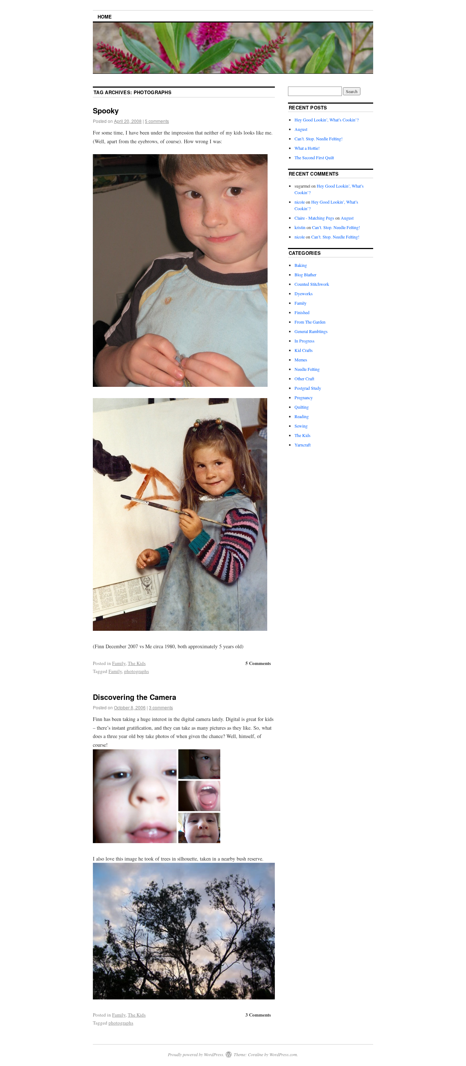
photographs (136, 671)
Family (119, 663)
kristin (300, 227)
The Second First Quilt (314, 157)
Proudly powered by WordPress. (196, 1054)
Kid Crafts (304, 350)
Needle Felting (307, 369)
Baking (301, 265)
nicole (300, 202)
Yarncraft (303, 445)
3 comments (161, 707)
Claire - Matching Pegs (314, 218)
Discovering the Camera (134, 697)
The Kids (137, 663)
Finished (302, 312)
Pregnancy (304, 397)
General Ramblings (311, 331)
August (301, 129)
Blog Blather (305, 274)
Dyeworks (304, 293)
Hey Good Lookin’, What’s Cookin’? (327, 120)
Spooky (106, 110)
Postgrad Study (308, 388)
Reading (302, 416)
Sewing (301, 426)
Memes (301, 359)
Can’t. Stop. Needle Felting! (319, 138)
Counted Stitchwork (312, 284)
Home (105, 16)
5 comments (157, 121)
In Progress (305, 341)
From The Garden (310, 322)
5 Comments (258, 663)
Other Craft (304, 378)
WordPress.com (283, 1054)
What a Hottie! (307, 148)
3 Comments (258, 1014)
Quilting (302, 407)
